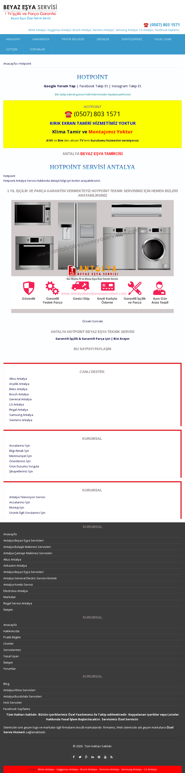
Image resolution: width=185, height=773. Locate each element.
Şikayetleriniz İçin (21, 471)
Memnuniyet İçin (20, 456)
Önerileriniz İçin (20, 461)
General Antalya (20, 399)
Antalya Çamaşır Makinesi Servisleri (27, 553)
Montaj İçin (16, 507)
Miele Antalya (36, 30)
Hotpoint (9, 176)
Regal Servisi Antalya (17, 603)
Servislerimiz (132, 39)
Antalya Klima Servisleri (19, 690)
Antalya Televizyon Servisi (27, 497)
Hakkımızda (40, 39)
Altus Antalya (18, 379)
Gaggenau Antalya (59, 30)
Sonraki (97, 321)
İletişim (11, 49)
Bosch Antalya (82, 30)
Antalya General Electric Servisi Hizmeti (30, 578)
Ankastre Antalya (15, 565)
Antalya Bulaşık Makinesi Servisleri (27, 547)
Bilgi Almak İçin (19, 451)
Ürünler (103, 39)
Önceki (87, 321)
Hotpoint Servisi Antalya (92, 167)
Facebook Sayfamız (167, 30)
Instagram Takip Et (126, 86)
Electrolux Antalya (15, 591)
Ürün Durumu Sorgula (24, 466)
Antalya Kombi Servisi (18, 584)
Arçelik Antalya (19, 384)
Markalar (9, 597)
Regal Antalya (18, 410)
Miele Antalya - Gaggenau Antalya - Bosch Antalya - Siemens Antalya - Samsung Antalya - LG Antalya (97, 769)
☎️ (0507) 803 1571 (92, 113)
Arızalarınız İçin (19, 445)
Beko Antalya (18, 389)
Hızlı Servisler (12, 702)
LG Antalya (146, 30)
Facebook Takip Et (93, 86)
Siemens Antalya (103, 30)
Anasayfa (13, 39)
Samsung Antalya (126, 30)
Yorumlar (37, 49)
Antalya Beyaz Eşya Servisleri (23, 540)
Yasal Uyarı (163, 39)
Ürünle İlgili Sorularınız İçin (27, 513)
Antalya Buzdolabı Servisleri (22, 696)
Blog (6, 684)
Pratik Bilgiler (73, 39)
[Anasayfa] (30, 12)
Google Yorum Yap (60, 86)
